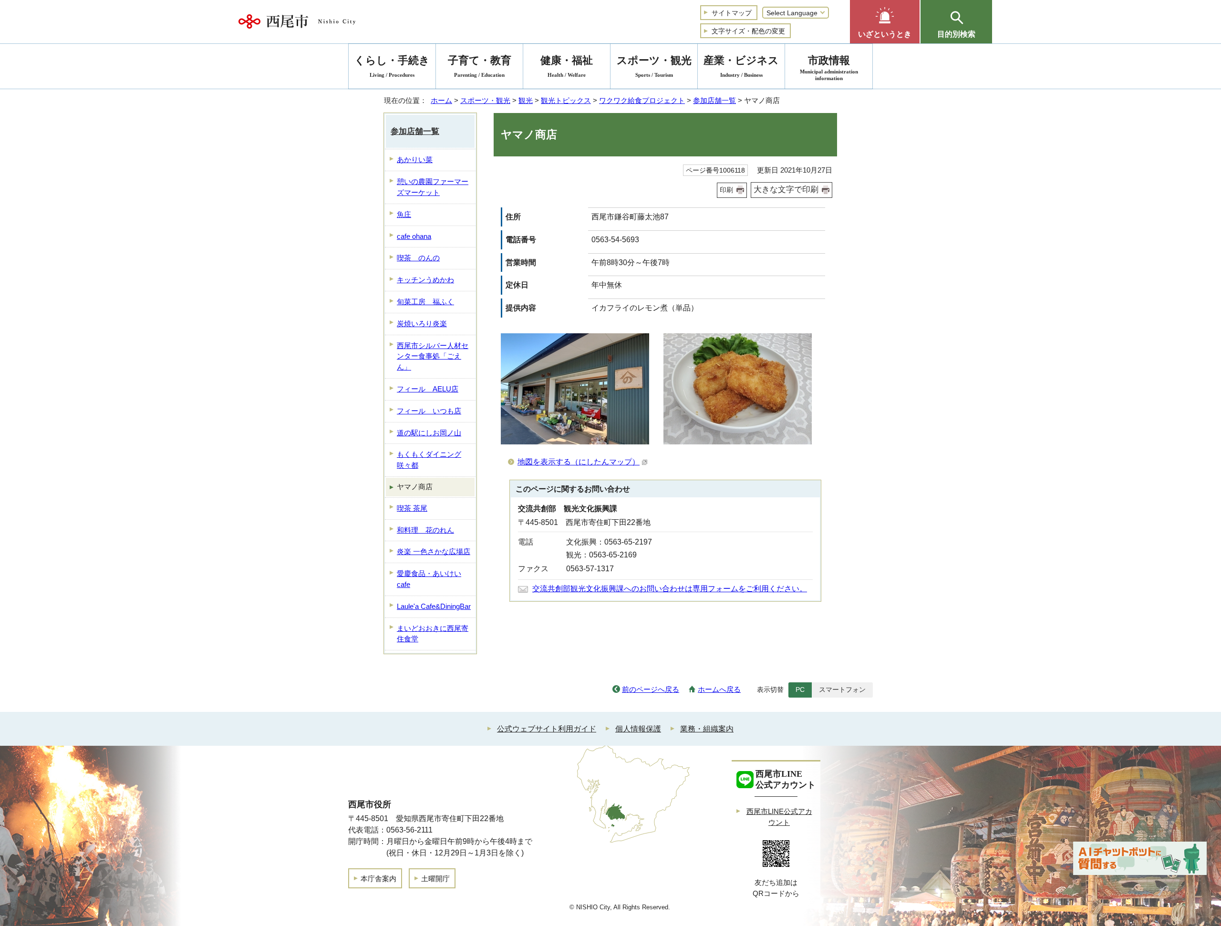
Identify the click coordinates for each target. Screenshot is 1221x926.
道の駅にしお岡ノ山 (429, 433)
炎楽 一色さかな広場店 (433, 551)
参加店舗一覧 (714, 100)
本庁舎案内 (378, 879)
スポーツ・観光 (485, 100)
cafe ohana (414, 236)
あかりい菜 (415, 159)
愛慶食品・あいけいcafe (429, 578)
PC (800, 689)
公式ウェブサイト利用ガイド (546, 729)
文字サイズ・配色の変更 (748, 31)
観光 (525, 100)
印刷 (726, 190)
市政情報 (829, 67)
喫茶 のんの (418, 258)
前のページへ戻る (650, 689)
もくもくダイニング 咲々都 (429, 459)
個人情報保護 (638, 729)
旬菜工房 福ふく (425, 302)
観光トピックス (566, 100)
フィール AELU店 (427, 389)
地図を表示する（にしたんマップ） (578, 462)
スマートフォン (842, 689)
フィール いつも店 (429, 411)
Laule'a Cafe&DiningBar (434, 606)
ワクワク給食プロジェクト (642, 100)
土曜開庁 (435, 879)
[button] (885, 21)
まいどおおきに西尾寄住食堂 (432, 633)
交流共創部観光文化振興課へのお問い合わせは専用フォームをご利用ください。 (669, 589)
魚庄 (404, 214)
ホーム (441, 100)
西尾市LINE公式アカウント (779, 816)
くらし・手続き (392, 66)
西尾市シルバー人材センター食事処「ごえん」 (432, 356)
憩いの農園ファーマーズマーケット (432, 186)
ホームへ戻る (719, 689)
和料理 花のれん (425, 530)
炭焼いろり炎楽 (422, 323)
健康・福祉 (566, 66)
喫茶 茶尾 (412, 508)
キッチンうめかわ (425, 280)
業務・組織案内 (707, 729)
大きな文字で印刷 (786, 189)
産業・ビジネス (741, 66)
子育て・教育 (479, 66)
